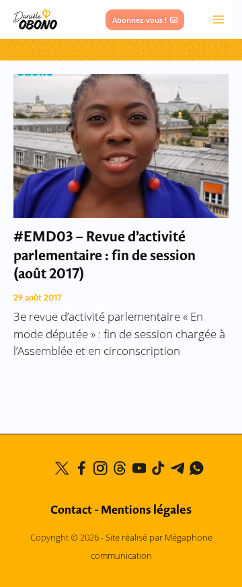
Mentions (146, 510)
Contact (71, 510)
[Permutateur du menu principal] (219, 20)
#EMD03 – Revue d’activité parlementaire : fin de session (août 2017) (104, 256)
